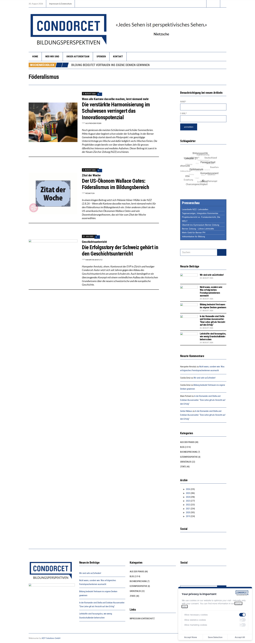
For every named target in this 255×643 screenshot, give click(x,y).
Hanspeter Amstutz (93, 260)
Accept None (190, 637)
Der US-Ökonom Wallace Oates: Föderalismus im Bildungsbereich (115, 184)
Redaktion (90, 193)
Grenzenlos (185, 462)
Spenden (101, 56)
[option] (148, 65)
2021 (188, 508)
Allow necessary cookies (196, 614)
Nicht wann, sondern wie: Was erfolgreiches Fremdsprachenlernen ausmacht (211, 291)
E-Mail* (183, 113)
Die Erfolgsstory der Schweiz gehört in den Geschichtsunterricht (120, 250)
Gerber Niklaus (186, 411)
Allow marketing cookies (195, 625)
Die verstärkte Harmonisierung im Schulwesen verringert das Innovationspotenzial (116, 111)
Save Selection (215, 637)
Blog (182, 447)
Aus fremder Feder (93, 123)
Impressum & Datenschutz (60, 4)
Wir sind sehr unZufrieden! (212, 274)
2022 (188, 504)
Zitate (183, 466)
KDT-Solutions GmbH (51, 638)
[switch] (242, 614)
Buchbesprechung (188, 452)
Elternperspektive (189, 457)
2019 (188, 516)
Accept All (240, 637)
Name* (183, 101)
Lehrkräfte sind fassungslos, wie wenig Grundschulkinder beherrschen (213, 336)
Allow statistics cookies (195, 620)
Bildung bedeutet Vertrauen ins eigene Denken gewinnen (110, 65)
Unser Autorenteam (77, 56)
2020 (188, 512)
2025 (188, 493)
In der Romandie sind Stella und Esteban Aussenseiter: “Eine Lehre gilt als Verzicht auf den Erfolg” (212, 320)
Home (35, 56)
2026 (188, 489)
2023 (188, 501)
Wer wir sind (52, 56)
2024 (188, 497)
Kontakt (118, 56)
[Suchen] (221, 252)
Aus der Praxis (187, 442)
